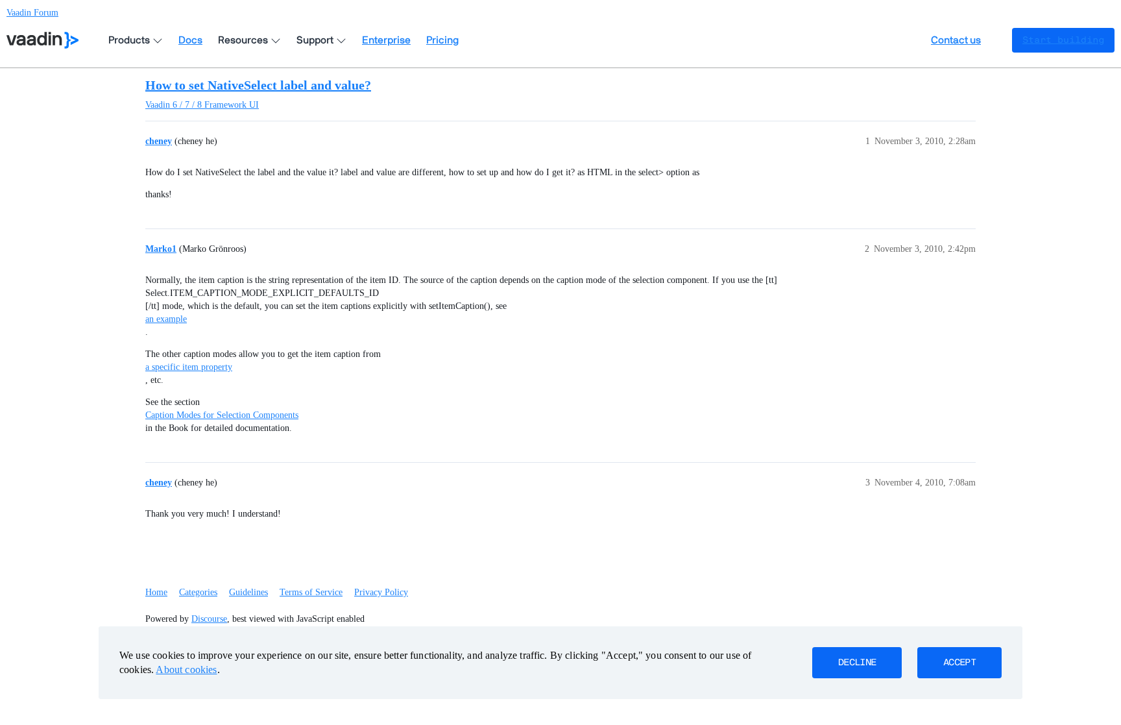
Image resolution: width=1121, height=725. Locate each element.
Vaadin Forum (32, 13)
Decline (857, 662)
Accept (959, 662)
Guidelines (248, 592)
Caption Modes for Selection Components (221, 415)
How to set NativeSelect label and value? (258, 85)
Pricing (442, 40)
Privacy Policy (381, 592)
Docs (190, 40)
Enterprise (386, 40)
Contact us (956, 40)
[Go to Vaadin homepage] (42, 40)
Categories (198, 592)
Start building (1063, 40)
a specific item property (188, 367)
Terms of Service (311, 592)
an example (166, 319)
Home (156, 592)
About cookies (186, 669)
